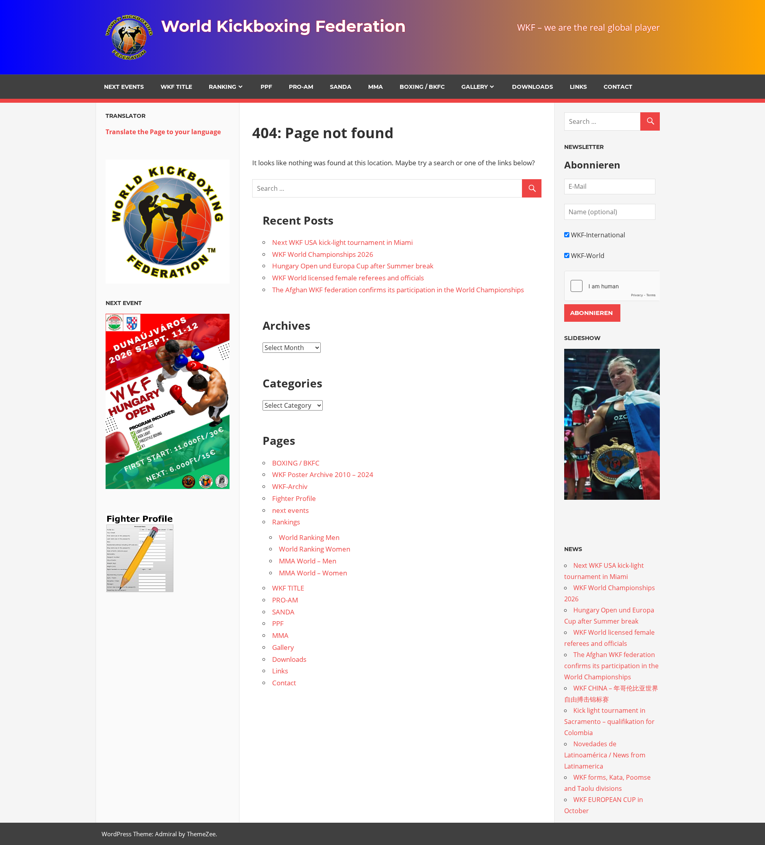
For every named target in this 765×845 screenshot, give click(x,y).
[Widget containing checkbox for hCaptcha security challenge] (612, 286)
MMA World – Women (313, 572)
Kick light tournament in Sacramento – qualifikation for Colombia (609, 721)
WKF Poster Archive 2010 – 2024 (322, 474)
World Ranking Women (314, 549)
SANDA (340, 86)
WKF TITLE (176, 86)
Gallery (474, 86)
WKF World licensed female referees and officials (348, 277)
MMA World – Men (307, 560)
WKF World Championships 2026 (322, 254)
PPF (266, 86)
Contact (618, 86)
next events (124, 86)
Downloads (532, 86)
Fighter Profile (294, 498)
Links (578, 86)
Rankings (286, 521)
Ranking (222, 86)
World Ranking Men (309, 537)
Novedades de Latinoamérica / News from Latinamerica (604, 755)
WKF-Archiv (290, 486)
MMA (375, 86)
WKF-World (587, 255)
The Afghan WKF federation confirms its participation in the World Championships (398, 289)
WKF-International (598, 235)
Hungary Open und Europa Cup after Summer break (353, 265)
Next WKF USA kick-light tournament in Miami (342, 242)
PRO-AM (301, 86)
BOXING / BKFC (422, 86)
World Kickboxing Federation (283, 26)
